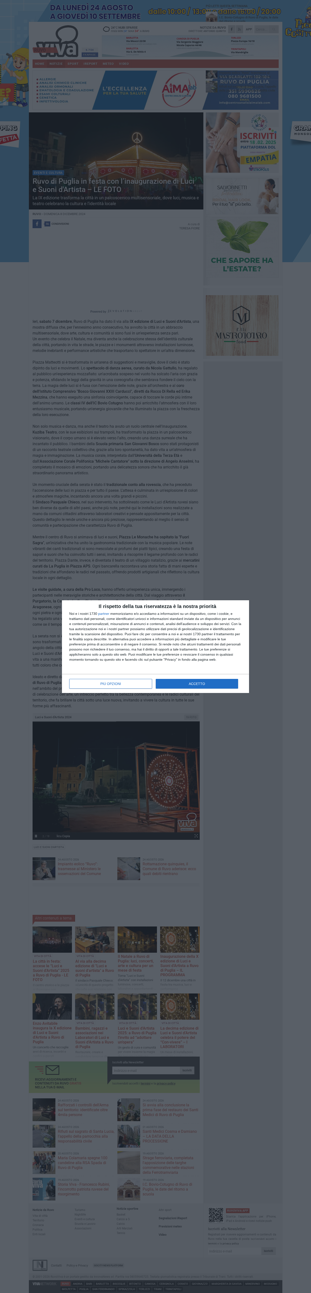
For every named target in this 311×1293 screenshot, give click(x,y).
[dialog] (155, 646)
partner (103, 613)
